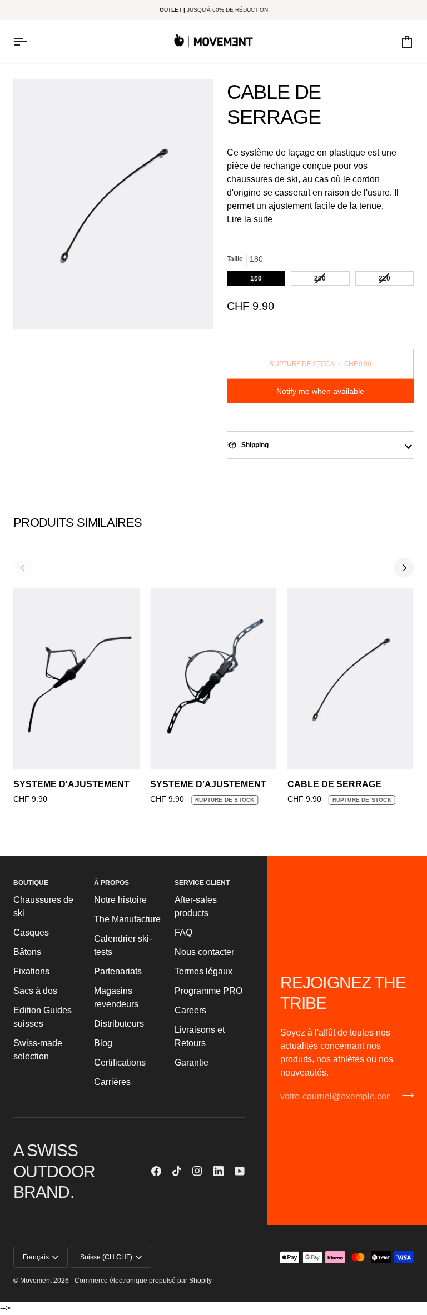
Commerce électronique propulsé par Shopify (143, 1280)
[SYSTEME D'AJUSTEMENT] (76, 678)
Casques (31, 932)
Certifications (120, 1062)
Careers (190, 1010)
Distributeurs (119, 1023)
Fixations (31, 971)
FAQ (183, 932)
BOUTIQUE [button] (30, 883)
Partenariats (118, 971)
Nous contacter (204, 952)
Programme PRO (208, 991)
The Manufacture (127, 919)
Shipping (254, 445)
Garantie (191, 1062)
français (36, 1257)
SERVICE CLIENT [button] (202, 883)
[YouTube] (240, 1171)
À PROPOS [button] (111, 883)
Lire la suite (249, 219)
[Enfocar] (113, 204)
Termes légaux (203, 971)
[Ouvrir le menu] (30, 42)
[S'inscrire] (404, 1095)
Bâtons (27, 952)
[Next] (404, 568)
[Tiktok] (176, 1171)
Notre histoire (120, 899)
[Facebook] (156, 1171)
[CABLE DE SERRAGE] (350, 678)
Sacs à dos (35, 991)
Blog (103, 1043)
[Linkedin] (219, 1171)
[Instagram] (197, 1171)
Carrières (112, 1082)
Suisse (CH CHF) (106, 1257)
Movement (36, 1280)
